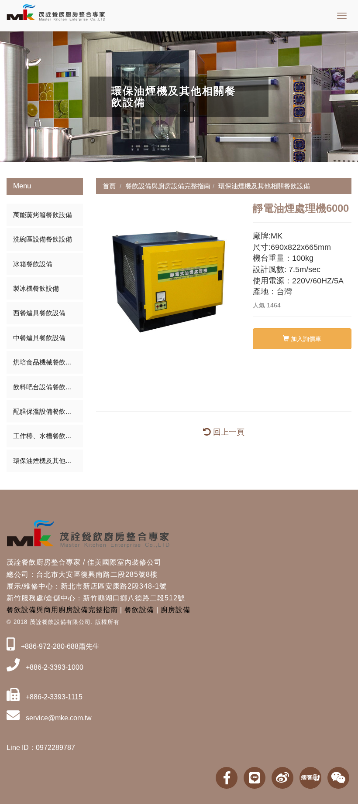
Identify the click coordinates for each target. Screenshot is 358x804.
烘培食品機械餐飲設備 (46, 362)
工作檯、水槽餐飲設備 (46, 435)
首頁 (109, 186)
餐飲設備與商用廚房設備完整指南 (62, 609)
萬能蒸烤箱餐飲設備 (42, 214)
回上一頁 (227, 432)
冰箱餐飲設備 (32, 264)
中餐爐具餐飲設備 (39, 337)
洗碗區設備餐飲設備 (42, 239)
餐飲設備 (139, 609)
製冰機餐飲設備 (36, 288)
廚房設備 (175, 609)
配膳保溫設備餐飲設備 (46, 411)
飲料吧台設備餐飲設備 (46, 387)
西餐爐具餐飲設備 (39, 313)
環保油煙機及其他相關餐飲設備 (48, 460)
